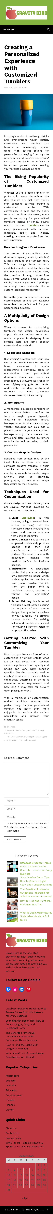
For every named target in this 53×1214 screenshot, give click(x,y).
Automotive (12, 1075)
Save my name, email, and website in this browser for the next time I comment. (27, 827)
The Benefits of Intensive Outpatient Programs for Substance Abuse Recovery (36, 893)
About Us (11, 1128)
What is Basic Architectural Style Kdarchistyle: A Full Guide (35, 916)
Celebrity (11, 1085)
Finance (10, 1104)
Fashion (10, 1100)
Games (10, 1109)
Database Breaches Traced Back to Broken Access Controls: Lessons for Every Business (26, 1012)
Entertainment (14, 1095)
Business (11, 727)
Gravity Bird (12, 953)
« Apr (25, 1198)
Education (12, 1090)
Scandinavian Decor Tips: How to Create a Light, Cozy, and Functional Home (36, 881)
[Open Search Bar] (48, 29)
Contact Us (12, 1133)
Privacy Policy (13, 1138)
